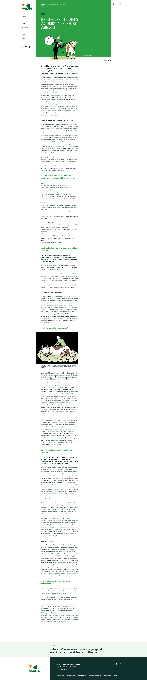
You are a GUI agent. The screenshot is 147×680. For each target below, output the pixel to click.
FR (118, 4)
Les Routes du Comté (25, 28)
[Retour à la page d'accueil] (27, 7)
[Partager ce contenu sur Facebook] (108, 60)
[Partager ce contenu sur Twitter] (110, 60)
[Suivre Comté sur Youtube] (26, 47)
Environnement (50, 13)
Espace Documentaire (25, 39)
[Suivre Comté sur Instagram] (22, 47)
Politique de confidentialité (95, 675)
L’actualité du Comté (25, 33)
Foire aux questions (82, 675)
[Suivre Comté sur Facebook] (29, 47)
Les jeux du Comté (71, 675)
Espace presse (60, 675)
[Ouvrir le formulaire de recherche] (114, 4)
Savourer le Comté (24, 22)
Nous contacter (71, 670)
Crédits (115, 675)
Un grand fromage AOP (25, 17)
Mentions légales (107, 675)
